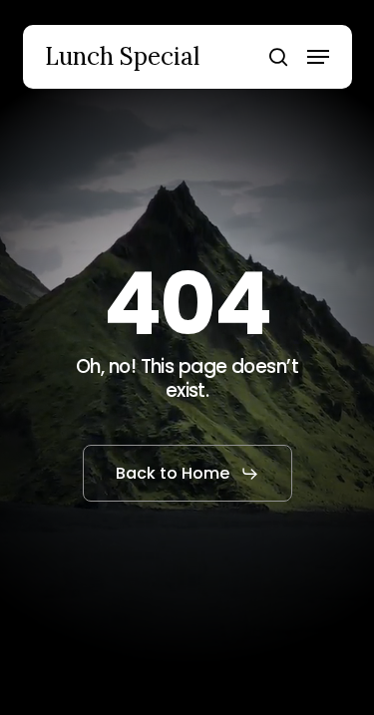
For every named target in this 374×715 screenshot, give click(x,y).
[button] (318, 57)
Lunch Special (122, 57)
